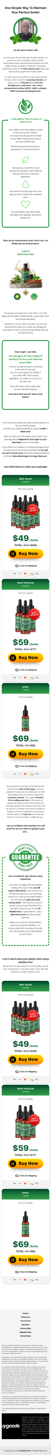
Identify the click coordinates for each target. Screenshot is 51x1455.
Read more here (10, 1410)
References (25, 1317)
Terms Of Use (25, 1321)
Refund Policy (25, 1336)
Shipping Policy (25, 1332)
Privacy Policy (25, 1328)
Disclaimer (26, 1325)
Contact (25, 1313)
